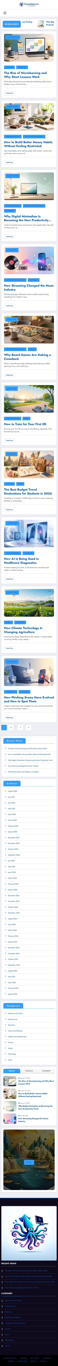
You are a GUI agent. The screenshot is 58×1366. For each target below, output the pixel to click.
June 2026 (11, 803)
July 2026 (11, 797)
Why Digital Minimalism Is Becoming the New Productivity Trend (26, 218)
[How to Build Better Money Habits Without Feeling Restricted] (29, 117)
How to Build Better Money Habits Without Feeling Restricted (28, 144)
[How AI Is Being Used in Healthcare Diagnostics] (29, 533)
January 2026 (12, 832)
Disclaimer (24, 1358)
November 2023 (14, 953)
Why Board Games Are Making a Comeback (27, 357)
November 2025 (14, 843)
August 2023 (12, 971)
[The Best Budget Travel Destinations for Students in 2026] (29, 464)
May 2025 (11, 866)
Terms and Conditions (10, 1358)
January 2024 (12, 942)
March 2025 (12, 878)
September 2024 (14, 913)
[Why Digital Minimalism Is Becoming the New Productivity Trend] (29, 186)
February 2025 (13, 884)
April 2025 (12, 872)
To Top (29, 1162)
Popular (29, 1071)
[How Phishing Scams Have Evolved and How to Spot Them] (29, 672)
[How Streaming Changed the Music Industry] (29, 260)
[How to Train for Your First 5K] (29, 399)
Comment (46, 1071)
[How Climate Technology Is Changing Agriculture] (29, 603)
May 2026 (11, 808)
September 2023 (14, 965)
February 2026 (13, 826)
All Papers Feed (22, 1361)
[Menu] (5, 13)
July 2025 (11, 861)
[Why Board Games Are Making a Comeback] (29, 329)
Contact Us (43, 1361)
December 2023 (13, 947)
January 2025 (12, 890)
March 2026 (12, 820)
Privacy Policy (35, 1358)
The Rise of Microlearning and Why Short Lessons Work (25, 75)
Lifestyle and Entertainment (34, 136)
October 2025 (13, 849)
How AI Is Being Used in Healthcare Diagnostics (21, 561)
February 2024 (13, 936)
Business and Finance (13, 136)
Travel (20, 484)
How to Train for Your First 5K (25, 424)
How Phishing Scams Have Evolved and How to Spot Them (29, 699)
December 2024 (13, 895)
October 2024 (13, 907)
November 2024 (14, 901)
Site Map (11, 1361)
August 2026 (12, 791)
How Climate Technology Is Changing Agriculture (23, 630)
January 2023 (12, 994)
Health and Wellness (12, 418)
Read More (9, 93)
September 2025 (14, 855)
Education (9, 67)
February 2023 (13, 988)
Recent (12, 1071)
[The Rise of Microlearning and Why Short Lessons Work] (29, 47)
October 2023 (13, 959)
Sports (26, 418)
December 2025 (13, 837)
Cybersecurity (10, 692)
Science (32, 349)
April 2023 (12, 982)
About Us (33, 1361)
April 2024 (12, 924)
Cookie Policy (47, 1358)
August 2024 (12, 918)
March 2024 (12, 930)
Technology (22, 67)
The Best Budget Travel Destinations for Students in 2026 (28, 491)
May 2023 (11, 976)
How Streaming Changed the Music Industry (29, 288)
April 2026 (12, 814)
